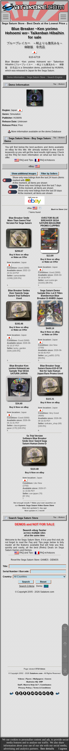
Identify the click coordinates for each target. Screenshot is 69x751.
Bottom (62, 84)
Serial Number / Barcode (16, 571)
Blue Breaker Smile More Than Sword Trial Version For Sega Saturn (19, 220)
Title (5, 566)
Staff (20, 685)
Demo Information (16, 77)
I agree (63, 748)
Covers (48, 679)
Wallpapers (38, 679)
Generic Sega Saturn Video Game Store (36, 505)
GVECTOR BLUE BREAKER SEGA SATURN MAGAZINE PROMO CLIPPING (50, 222)
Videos (21, 679)
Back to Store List (59, 209)
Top (54, 84)
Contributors (45, 685)
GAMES (44, 559)
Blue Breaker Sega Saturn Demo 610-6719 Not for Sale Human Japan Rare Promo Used (50, 369)
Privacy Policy (25, 688)
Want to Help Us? (31, 685)
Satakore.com (47, 592)
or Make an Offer (19, 257)
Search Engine (54, 77)
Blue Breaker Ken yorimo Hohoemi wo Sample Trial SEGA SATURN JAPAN (19, 369)
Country (7, 576)
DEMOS (54, 559)
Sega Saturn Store (36, 77)
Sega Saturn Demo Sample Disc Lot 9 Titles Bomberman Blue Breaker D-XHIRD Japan (50, 294)
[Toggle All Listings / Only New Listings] (7, 180)
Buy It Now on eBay (19, 254)
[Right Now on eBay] (35, 204)
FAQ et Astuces (47, 160)
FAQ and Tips (26, 160)
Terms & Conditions (42, 688)
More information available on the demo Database (36, 131)
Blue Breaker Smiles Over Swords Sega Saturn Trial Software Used (19, 294)
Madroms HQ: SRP (34, 682)
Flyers (28, 679)
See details (47, 748)
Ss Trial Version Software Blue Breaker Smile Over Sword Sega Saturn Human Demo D (34, 440)
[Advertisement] (34, 628)
